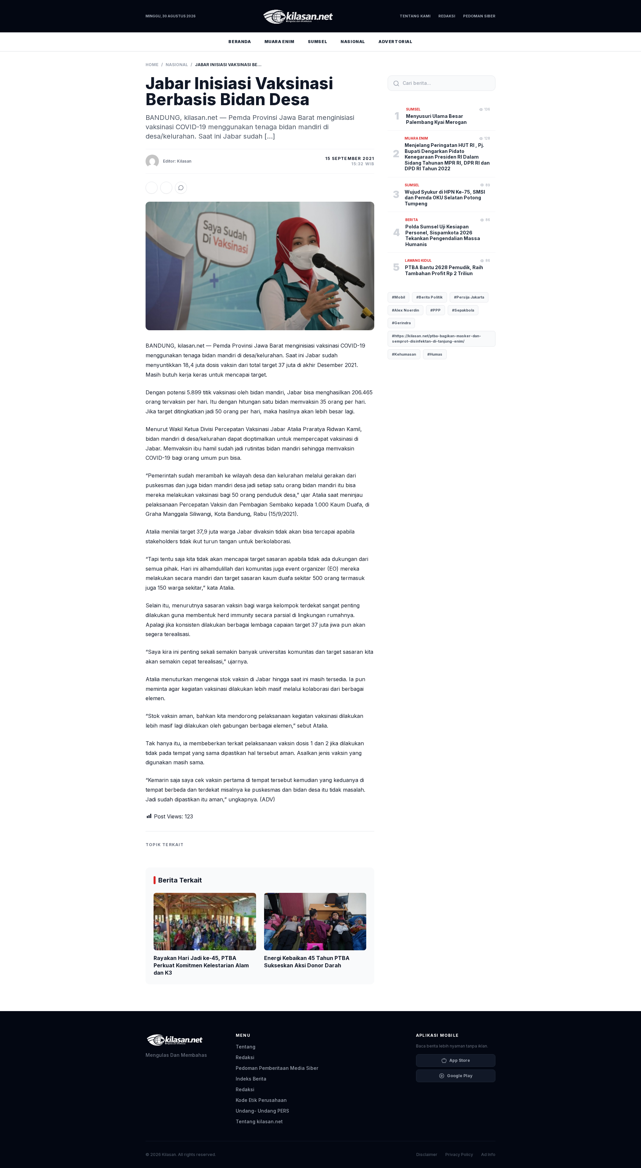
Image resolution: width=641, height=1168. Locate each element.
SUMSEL (318, 41)
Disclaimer (426, 1154)
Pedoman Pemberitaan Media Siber (277, 1068)
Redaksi (446, 16)
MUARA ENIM (279, 41)
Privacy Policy (459, 1154)
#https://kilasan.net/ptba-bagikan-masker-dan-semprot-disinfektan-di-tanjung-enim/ (436, 339)
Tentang (245, 1046)
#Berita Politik (429, 297)
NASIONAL (353, 41)
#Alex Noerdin (405, 310)
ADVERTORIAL (396, 41)
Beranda (239, 41)
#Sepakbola (463, 310)
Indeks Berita (251, 1079)
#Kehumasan (404, 354)
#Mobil (398, 297)
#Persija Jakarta (469, 297)
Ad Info (488, 1154)
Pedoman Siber (479, 16)
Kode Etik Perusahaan (261, 1100)
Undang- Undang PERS (262, 1111)
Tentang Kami (415, 16)
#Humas (434, 354)
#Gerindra (401, 323)
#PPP (435, 310)
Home (152, 64)
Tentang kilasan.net (259, 1121)
